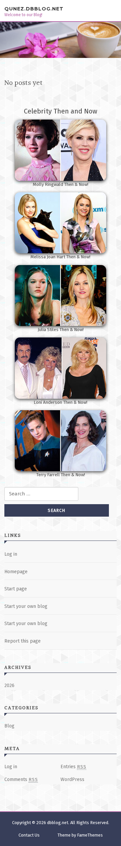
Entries (73, 767)
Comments (21, 779)
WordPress (72, 779)
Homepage (16, 572)
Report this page (22, 641)
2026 (9, 685)
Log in (10, 554)
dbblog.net (57, 822)
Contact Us (29, 835)
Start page (15, 589)
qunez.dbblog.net (34, 9)
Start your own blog (25, 606)
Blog (9, 726)
